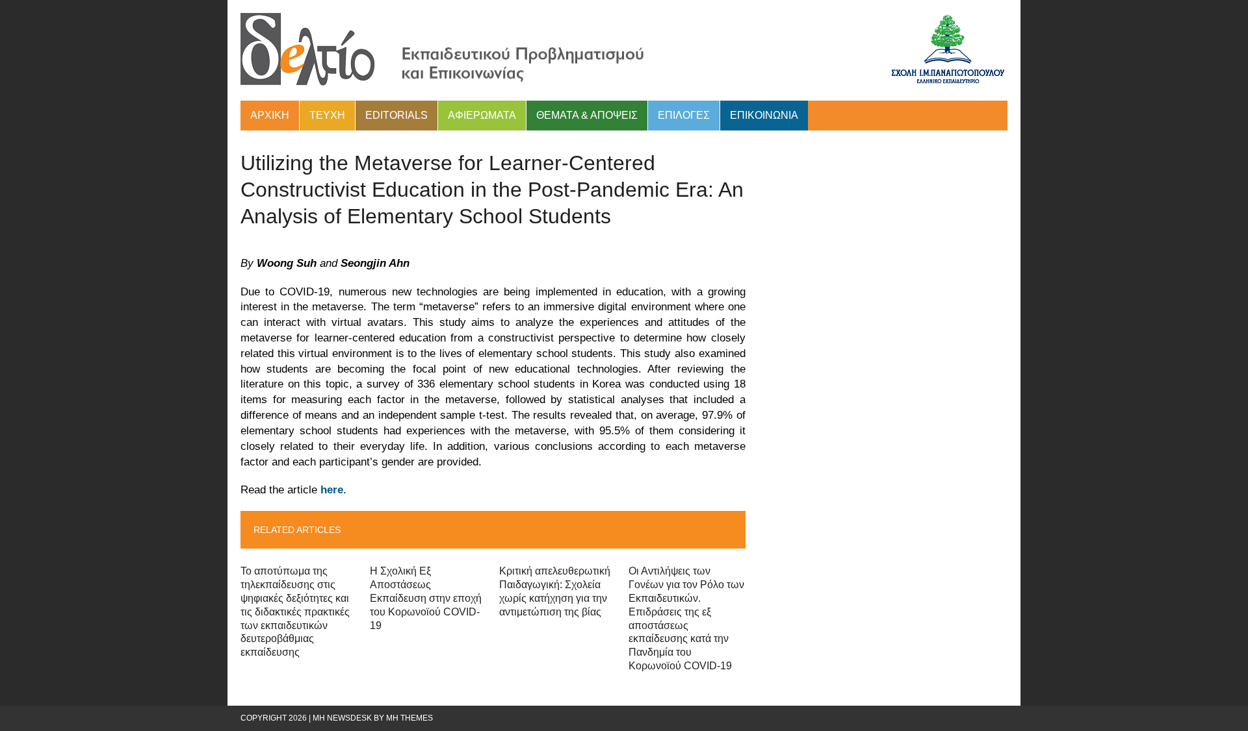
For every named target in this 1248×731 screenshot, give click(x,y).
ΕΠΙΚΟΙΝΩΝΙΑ (764, 115)
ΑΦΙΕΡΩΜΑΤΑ (482, 115)
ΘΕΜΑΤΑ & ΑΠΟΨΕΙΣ (587, 115)
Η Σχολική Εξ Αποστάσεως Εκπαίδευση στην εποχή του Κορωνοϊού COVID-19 (426, 597)
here (331, 490)
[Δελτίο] (624, 50)
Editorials (396, 115)
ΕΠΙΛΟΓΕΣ (684, 115)
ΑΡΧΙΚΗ (269, 115)
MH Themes (409, 718)
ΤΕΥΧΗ (327, 115)
